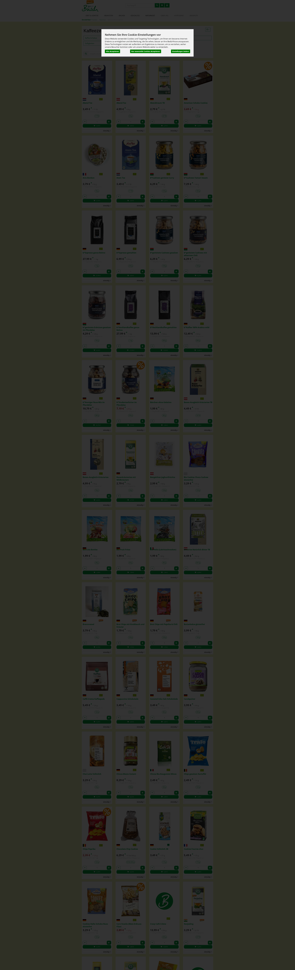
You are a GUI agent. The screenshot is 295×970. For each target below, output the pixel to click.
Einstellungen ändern (180, 51)
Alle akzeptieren (112, 51)
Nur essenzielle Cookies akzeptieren (145, 51)
